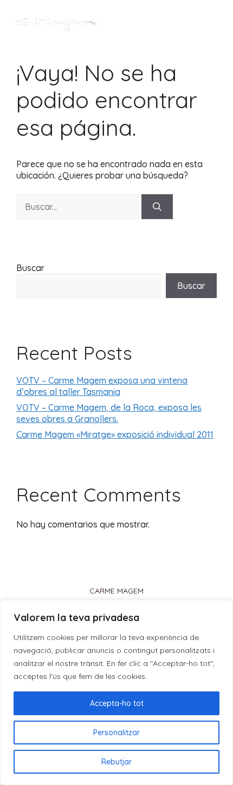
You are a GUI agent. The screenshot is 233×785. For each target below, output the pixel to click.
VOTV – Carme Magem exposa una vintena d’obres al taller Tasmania (101, 386)
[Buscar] (157, 206)
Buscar (30, 267)
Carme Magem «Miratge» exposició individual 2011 (114, 434)
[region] (116, 692)
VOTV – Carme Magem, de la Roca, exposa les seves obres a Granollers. (109, 413)
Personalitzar (116, 732)
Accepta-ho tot (117, 703)
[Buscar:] (78, 206)
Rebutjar (116, 762)
